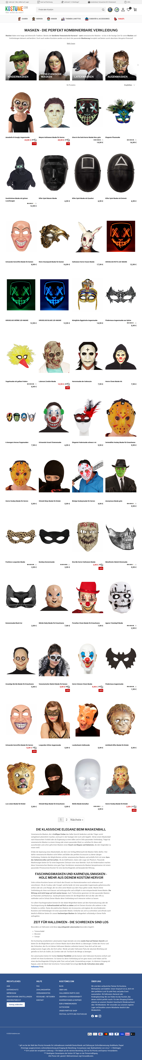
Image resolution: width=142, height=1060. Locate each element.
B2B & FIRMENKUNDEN (68, 1004)
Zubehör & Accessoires (99, 19)
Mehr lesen (71, 44)
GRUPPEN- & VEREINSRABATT (70, 997)
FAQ (37, 986)
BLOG (61, 986)
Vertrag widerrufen (16, 1005)
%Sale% (121, 19)
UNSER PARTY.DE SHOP (68, 1011)
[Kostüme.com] (17, 9)
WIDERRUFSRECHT (14, 1000)
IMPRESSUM (11, 993)
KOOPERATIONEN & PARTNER (70, 1000)
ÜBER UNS (63, 990)
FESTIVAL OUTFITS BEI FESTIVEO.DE (73, 1014)
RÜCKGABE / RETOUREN (45, 997)
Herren (39, 19)
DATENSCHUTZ (12, 990)
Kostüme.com (15, 1033)
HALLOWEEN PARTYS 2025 (69, 993)
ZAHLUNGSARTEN (43, 990)
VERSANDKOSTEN (43, 993)
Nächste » (76, 819)
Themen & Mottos (73, 19)
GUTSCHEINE (64, 1007)
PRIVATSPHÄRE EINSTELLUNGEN (19, 997)
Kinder (54, 19)
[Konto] (123, 10)
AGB (8, 986)
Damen (25, 19)
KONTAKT (40, 1000)
